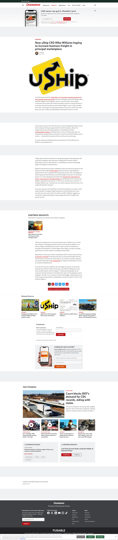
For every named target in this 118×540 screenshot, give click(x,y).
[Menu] (23, 5)
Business (38, 39)
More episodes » (28, 453)
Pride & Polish (26, 432)
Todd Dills (41, 52)
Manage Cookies (67, 533)
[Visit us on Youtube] (59, 512)
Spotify (43, 457)
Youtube (37, 457)
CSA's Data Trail (45, 432)
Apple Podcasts (29, 457)
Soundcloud (28, 459)
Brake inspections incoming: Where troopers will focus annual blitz (49, 435)
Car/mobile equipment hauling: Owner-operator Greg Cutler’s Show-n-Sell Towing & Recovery (87, 315)
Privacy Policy (53, 22)
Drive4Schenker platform (42, 132)
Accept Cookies (100, 536)
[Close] (115, 536)
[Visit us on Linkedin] (55, 512)
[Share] (56, 284)
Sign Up (26, 523)
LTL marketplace (55, 261)
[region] (59, 537)
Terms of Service (61, 22)
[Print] (49, 284)
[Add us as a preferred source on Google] (52, 284)
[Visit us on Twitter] (52, 512)
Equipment (81, 432)
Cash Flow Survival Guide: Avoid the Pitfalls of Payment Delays (77, 450)
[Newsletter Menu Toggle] (95, 5)
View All (77, 454)
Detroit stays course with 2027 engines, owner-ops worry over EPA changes (85, 435)
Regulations (69, 390)
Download (66, 454)
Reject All (90, 536)
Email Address (60, 327)
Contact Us (90, 533)
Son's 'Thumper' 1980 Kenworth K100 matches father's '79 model (30, 435)
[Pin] (67, 284)
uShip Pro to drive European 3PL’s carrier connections (48, 314)
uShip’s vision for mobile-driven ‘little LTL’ (68, 314)
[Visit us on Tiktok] (66, 512)
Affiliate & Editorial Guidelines (80, 533)
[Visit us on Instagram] (63, 512)
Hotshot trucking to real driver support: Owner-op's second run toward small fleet (38, 450)
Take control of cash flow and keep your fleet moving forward (35, 236)
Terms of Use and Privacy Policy (62, 21)
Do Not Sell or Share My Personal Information (51, 533)
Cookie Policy (22, 538)
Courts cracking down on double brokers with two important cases (67, 435)
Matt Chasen (54, 170)
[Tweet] (63, 284)
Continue (61, 334)
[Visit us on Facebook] (48, 512)
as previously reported (41, 256)
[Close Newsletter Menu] (95, 11)
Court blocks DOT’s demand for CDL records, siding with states (78, 398)
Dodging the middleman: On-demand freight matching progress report (29, 315)
